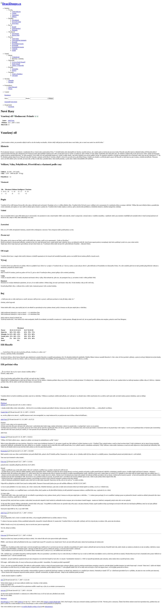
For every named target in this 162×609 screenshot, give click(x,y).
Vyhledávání (15, 57)
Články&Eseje (16, 11)
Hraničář (14, 42)
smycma (3, 590)
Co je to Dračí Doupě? (18, 62)
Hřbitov (14, 17)
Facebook (11, 106)
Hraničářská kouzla (17, 44)
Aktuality (11, 80)
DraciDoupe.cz (5, 602)
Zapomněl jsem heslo (10, 102)
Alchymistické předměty (19, 40)
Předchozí (4, 403)
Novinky (11, 82)
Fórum (10, 89)
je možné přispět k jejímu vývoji (31, 606)
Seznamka (15, 69)
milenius (3, 405)
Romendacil (4, 451)
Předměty (15, 30)
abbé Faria (11, 120)
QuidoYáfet (4, 412)
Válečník (14, 49)
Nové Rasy (15, 23)
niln (2, 580)
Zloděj (14, 50)
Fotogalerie (15, 15)
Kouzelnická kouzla (18, 47)
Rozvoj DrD (15, 35)
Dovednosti (15, 20)
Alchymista (15, 38)
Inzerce (14, 70)
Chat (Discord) (12, 87)
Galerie (14, 13)
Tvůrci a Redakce (17, 74)
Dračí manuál (16, 64)
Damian (3, 437)
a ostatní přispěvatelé (54, 602)
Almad (46, 602)
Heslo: (28, 98)
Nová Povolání (16, 22)
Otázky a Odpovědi (18, 65)
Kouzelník (15, 45)
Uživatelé (15, 75)
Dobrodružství (16, 28)
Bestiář (14, 27)
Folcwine (3, 461)
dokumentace (49, 606)
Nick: (6, 98)
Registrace (7, 95)
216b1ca (20, 602)
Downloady (15, 33)
